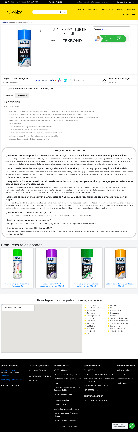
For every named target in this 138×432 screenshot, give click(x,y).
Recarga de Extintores (38, 370)
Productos (5, 22)
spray (104, 29)
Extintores (33, 381)
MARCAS (91, 9)
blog (119, 9)
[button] (40, 31)
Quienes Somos (8, 370)
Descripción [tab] (9, 95)
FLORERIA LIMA (129, 14)
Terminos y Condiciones (11, 380)
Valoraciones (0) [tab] (22, 95)
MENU (79, 9)
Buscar (63, 12)
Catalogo (5, 375)
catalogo (130, 9)
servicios (106, 9)
